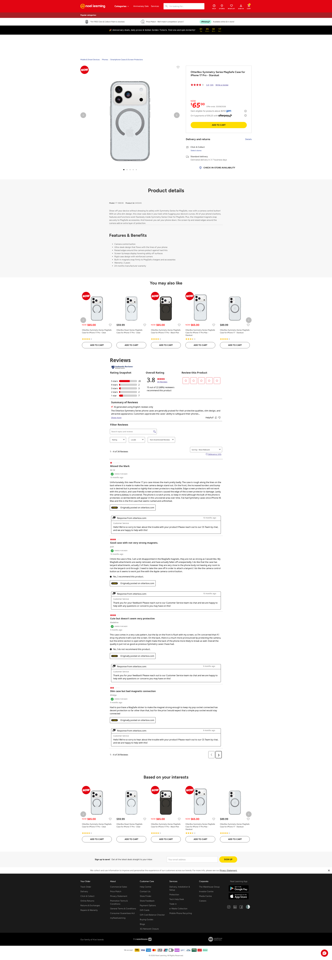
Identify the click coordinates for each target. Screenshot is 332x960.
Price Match (115, 891)
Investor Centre (206, 891)
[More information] (245, 111)
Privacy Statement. (228, 870)
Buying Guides (146, 919)
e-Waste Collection (178, 908)
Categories (121, 6)
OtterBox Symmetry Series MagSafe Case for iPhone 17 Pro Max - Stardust (200, 332)
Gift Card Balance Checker (152, 915)
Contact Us (145, 891)
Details (248, 139)
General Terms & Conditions (123, 908)
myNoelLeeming (117, 918)
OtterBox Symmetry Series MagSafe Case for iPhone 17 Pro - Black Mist (166, 331)
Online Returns (87, 901)
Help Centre (145, 887)
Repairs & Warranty (89, 910)
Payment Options (148, 905)
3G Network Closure (149, 929)
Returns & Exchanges (90, 905)
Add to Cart (219, 125)
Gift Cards (144, 910)
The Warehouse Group (209, 887)
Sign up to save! (102, 859)
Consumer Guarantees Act (122, 913)
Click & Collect (87, 896)
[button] (241, 6)
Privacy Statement (118, 896)
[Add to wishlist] (178, 68)
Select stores (196, 150)
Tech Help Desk (176, 899)
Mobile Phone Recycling (180, 913)
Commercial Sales (118, 887)
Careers (202, 901)
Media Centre (205, 896)
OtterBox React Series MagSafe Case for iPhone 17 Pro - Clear (129, 331)
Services (155, 6)
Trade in (173, 904)
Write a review (222, 85)
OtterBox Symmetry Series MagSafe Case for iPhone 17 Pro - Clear (97, 331)
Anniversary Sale (141, 6)
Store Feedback (147, 901)
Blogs (142, 924)
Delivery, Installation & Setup (179, 888)
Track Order (85, 887)
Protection (174, 894)
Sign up (228, 859)
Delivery (84, 891)
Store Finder (145, 896)
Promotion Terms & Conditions (119, 902)
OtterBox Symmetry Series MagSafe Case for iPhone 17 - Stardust (235, 331)
